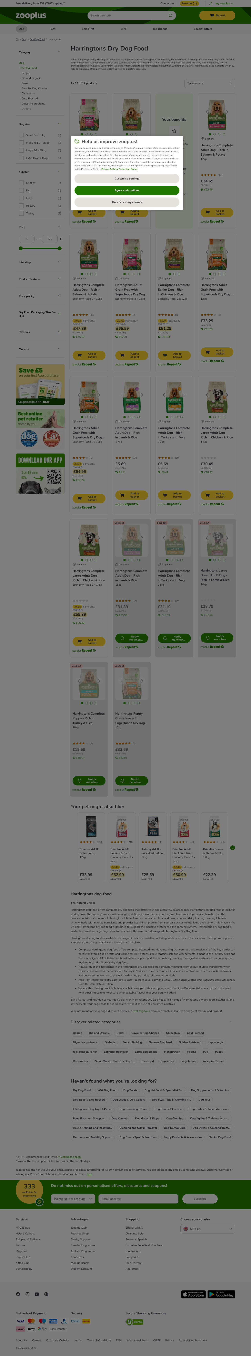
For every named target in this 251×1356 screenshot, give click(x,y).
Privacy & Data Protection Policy (119, 169)
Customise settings (127, 178)
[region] (127, 173)
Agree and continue (127, 190)
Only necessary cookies (127, 202)
